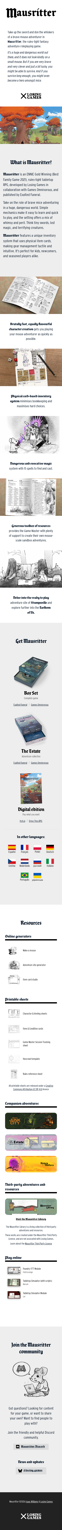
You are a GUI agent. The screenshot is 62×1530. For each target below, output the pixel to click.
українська (37, 880)
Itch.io (22, 821)
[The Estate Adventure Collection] (31, 1142)
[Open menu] (57, 4)
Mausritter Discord (33, 1446)
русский (37, 865)
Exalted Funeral (20, 704)
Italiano (50, 865)
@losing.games (32, 1470)
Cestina (12, 865)
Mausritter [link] (13, 4)
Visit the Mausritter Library (31, 1219)
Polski (37, 851)
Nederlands (25, 865)
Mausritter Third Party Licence (38, 1243)
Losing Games (46, 1501)
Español (11, 851)
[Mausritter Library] (31, 1206)
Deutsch (50, 851)
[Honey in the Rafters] (31, 1164)
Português (24, 879)
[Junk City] (31, 1121)
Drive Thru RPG (35, 821)
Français (24, 851)
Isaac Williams (32, 1501)
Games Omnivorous (39, 704)
